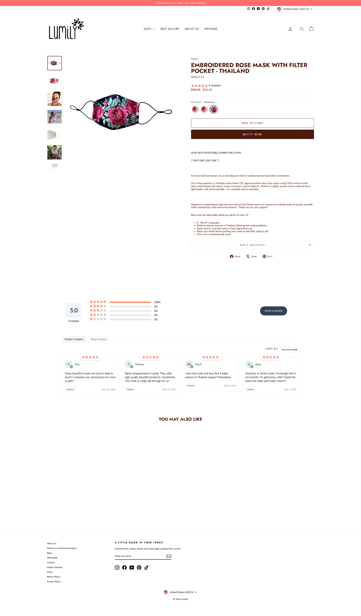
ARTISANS (210, 28)
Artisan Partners (55, 567)
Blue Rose (213, 109)
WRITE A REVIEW (274, 310)
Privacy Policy (54, 581)
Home (194, 58)
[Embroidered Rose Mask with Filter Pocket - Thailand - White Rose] (74, 507)
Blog (49, 553)
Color (203, 102)
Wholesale (52, 557)
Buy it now (252, 134)
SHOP (148, 28)
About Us (51, 543)
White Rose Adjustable (204, 109)
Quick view (78, 490)
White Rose (195, 109)
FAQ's (50, 572)
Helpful (70, 389)
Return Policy (53, 576)
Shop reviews (98, 339)
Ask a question (252, 244)
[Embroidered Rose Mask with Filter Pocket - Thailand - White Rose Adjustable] (79, 507)
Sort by (271, 348)
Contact (51, 562)
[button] (252, 85)
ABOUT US (192, 28)
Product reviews (74, 339)
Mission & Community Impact (62, 548)
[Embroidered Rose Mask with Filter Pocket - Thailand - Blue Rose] (84, 507)
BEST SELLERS (169, 28)
